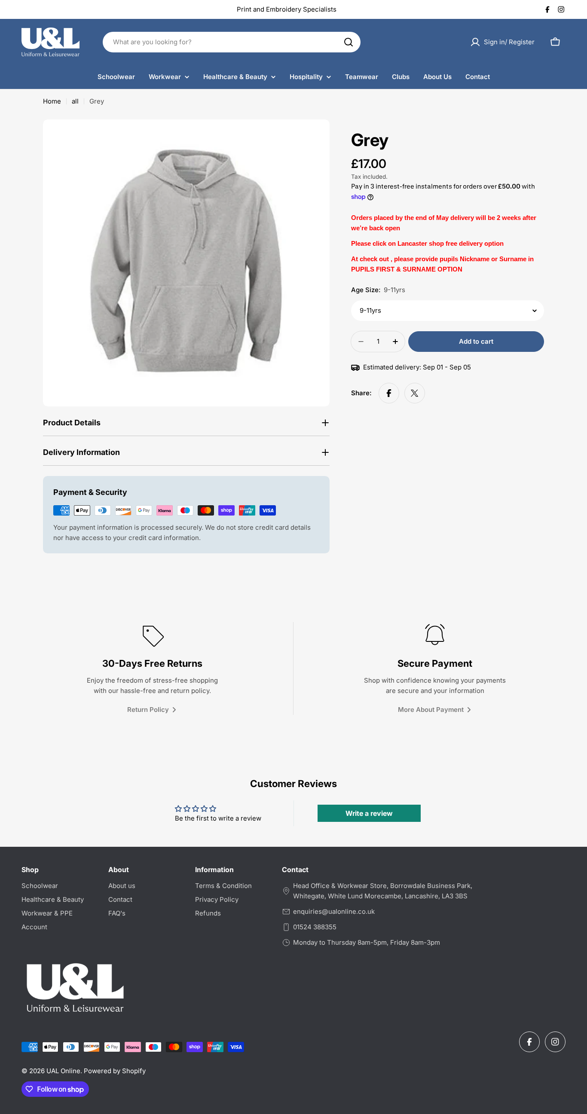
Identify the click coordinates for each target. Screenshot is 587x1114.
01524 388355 (314, 927)
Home (52, 101)
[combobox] (232, 42)
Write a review (369, 813)
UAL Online (63, 1071)
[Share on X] (414, 393)
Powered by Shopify (115, 1071)
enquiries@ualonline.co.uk (334, 911)
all (75, 101)
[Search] (348, 42)
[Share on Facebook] (389, 393)
